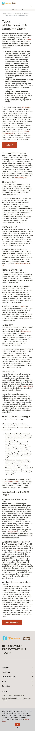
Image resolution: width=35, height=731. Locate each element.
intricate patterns (26, 386)
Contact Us (9, 145)
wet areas (17, 550)
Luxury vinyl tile (12, 532)
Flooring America (6, 13)
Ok (17, 724)
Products (5, 667)
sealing (23, 306)
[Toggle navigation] (31, 6)
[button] (16, 10)
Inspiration (6, 672)
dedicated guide (21, 177)
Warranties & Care (8, 677)
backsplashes (26, 331)
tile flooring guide (11, 481)
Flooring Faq (17, 13)
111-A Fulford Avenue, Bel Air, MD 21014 (13, 695)
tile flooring (26, 107)
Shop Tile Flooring (11, 622)
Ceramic (26, 13)
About (4, 681)
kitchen (28, 40)
